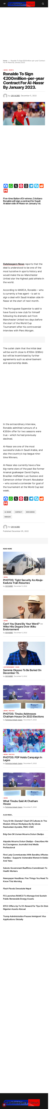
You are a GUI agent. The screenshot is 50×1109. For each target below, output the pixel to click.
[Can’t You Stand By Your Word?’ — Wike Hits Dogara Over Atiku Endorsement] (24, 607)
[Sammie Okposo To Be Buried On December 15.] (24, 653)
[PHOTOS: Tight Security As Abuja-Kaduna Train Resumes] (24, 563)
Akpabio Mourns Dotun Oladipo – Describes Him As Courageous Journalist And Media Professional (26, 844)
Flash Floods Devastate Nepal (17, 888)
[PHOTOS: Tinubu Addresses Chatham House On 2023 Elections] (24, 697)
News (6, 70)
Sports (11, 70)
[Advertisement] (25, 32)
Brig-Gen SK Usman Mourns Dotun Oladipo (23, 834)
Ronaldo (8, 516)
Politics (11, 710)
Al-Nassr (8, 512)
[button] (4, 3)
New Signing (30, 512)
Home (5, 61)
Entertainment (9, 667)
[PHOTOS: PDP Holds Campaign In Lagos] (24, 740)
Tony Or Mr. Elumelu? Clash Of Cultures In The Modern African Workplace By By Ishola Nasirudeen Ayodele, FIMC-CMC (25, 824)
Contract (18, 512)
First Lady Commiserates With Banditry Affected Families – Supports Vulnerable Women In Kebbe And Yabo (26, 857)
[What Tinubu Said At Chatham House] (24, 784)
